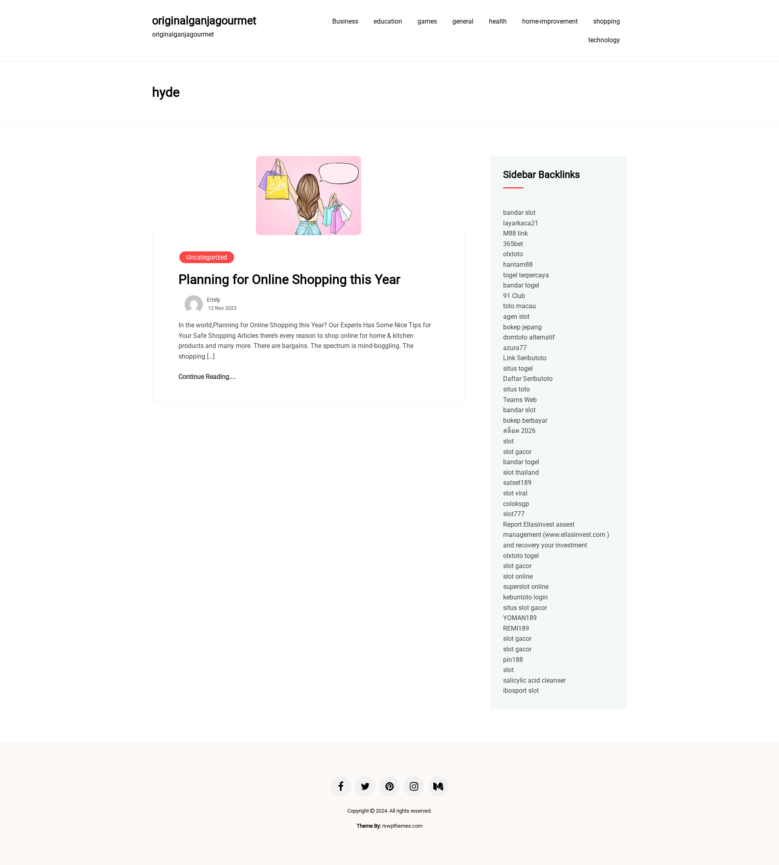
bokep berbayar (525, 420)
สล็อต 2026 (519, 431)
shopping (606, 21)
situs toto (516, 389)
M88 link (515, 233)
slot (508, 441)
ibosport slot (521, 690)
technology (604, 40)
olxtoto (513, 254)
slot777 (514, 514)
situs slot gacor (525, 608)
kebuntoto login (525, 597)
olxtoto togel (521, 556)
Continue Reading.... (207, 377)
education (388, 21)
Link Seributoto (525, 358)
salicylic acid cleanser (534, 680)
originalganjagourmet (204, 20)
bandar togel (521, 285)
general (462, 21)
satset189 (517, 483)
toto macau (519, 306)
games (427, 21)
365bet (513, 244)
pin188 (513, 660)
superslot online (526, 586)
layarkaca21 (520, 223)
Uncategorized (206, 257)
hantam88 (518, 264)
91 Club (514, 296)
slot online (518, 576)
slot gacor (517, 452)
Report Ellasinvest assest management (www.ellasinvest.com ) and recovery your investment (556, 535)
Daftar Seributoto (528, 379)
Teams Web (520, 400)
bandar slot (519, 212)
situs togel (518, 368)
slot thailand (521, 472)
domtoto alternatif (529, 337)
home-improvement (550, 21)
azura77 (515, 348)
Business (345, 21)
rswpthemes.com (402, 826)
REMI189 (516, 628)
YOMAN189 (520, 618)
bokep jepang (522, 327)
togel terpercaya (526, 275)
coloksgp (516, 504)
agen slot (516, 316)
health (498, 21)
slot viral (515, 493)
